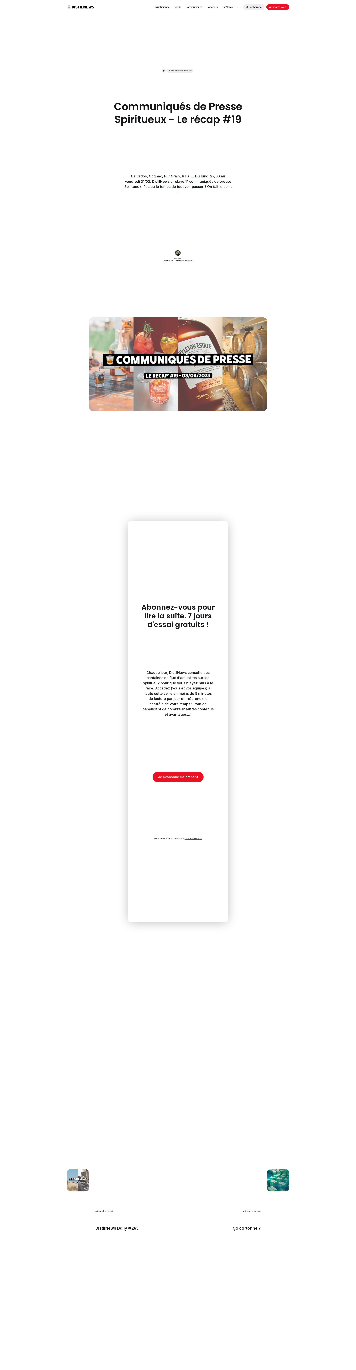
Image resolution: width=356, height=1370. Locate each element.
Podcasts (212, 7)
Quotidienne (162, 7)
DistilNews (178, 258)
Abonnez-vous (277, 7)
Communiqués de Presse (180, 70)
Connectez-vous (193, 838)
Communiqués (194, 7)
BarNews (227, 7)
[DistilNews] (178, 253)
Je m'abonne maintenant (178, 777)
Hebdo (177, 7)
